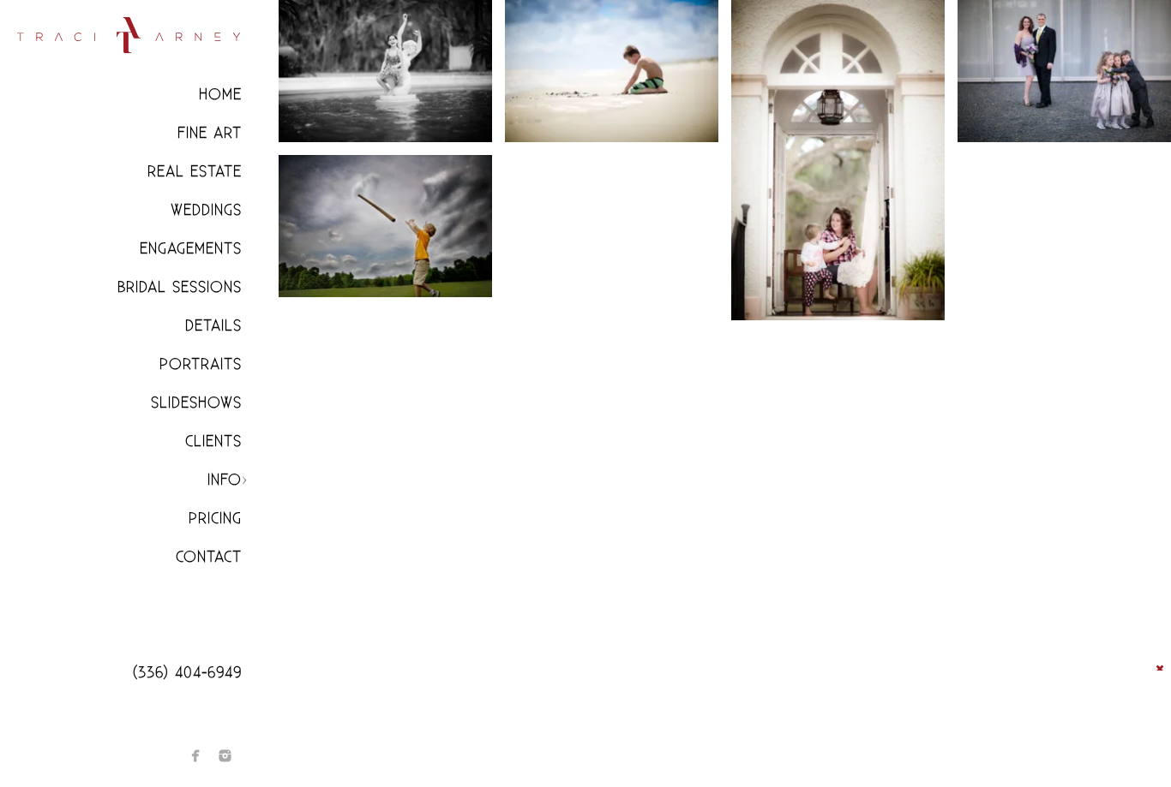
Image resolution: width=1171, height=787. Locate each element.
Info (224, 480)
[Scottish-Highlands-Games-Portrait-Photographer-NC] (385, 226)
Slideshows (196, 403)
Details (213, 326)
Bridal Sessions (179, 287)
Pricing (215, 518)
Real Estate (194, 172)
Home (220, 94)
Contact (209, 557)
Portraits (200, 364)
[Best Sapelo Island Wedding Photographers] (611, 71)
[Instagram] (225, 755)
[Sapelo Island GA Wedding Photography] (385, 71)
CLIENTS (213, 441)
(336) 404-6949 (187, 673)
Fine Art (209, 133)
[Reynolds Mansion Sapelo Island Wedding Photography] (838, 160)
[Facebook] (195, 755)
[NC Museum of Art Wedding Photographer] (1064, 71)
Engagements (191, 249)
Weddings (206, 210)
